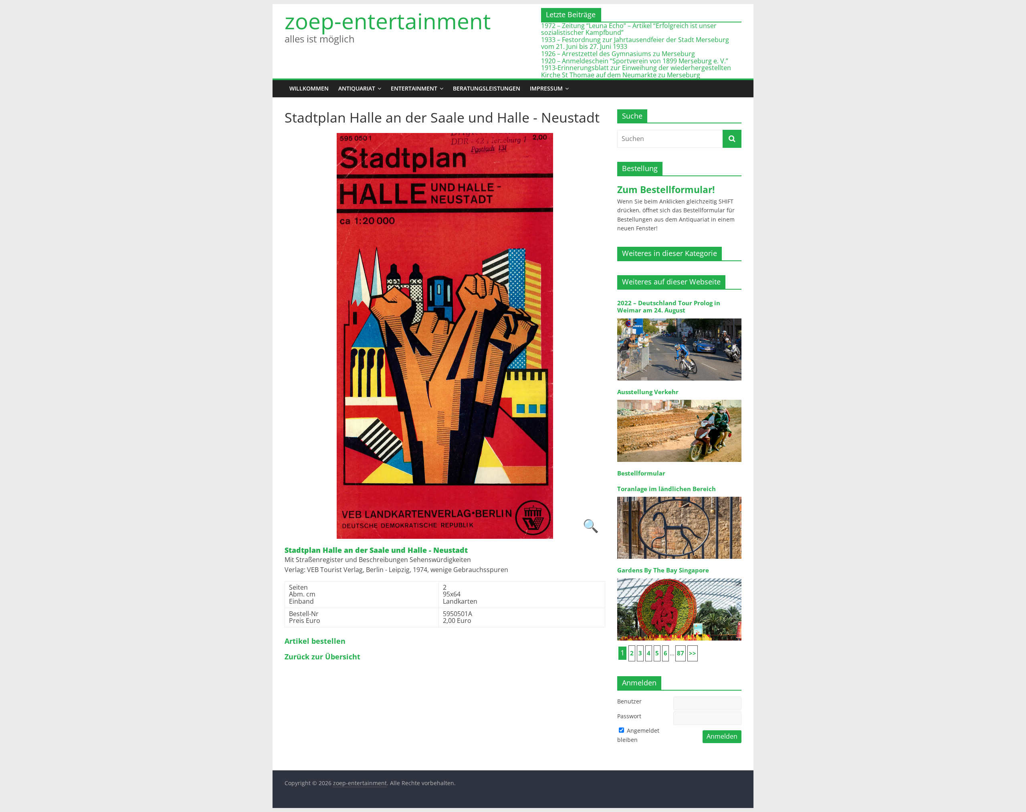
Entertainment (414, 88)
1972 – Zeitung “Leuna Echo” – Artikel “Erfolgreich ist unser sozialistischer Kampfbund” (629, 29)
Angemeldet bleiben (638, 735)
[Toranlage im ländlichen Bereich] (679, 496)
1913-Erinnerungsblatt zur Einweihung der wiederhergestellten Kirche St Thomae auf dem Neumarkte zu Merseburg (636, 71)
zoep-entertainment (388, 21)
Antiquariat (356, 88)
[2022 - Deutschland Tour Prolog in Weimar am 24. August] (679, 318)
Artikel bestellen (315, 641)
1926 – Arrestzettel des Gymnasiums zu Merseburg (618, 53)
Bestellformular (641, 473)
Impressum (546, 88)
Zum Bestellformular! (666, 189)
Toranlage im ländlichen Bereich (666, 489)
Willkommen (309, 88)
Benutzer (629, 701)
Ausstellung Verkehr (648, 392)
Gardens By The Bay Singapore (663, 570)
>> (692, 653)
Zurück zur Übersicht (322, 657)
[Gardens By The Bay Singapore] (679, 578)
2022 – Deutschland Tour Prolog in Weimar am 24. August (668, 306)
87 (680, 653)
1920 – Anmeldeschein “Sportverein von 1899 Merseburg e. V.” (634, 60)
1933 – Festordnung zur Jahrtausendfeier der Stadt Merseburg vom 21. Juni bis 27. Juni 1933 (635, 43)
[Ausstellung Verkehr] (679, 399)
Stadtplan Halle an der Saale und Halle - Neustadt (376, 550)
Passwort (629, 716)
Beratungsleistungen (486, 88)
